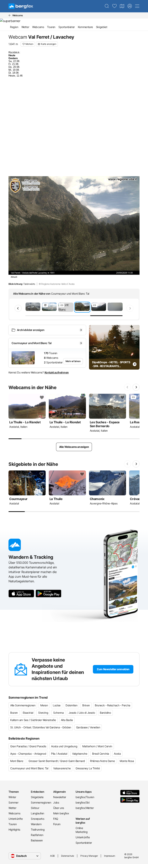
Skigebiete (37, 797)
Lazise (57, 705)
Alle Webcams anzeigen (74, 446)
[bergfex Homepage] (20, 6)
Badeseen (37, 840)
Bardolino (105, 712)
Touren (51, 27)
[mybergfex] (130, 6)
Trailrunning (38, 829)
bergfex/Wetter (85, 808)
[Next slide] (129, 308)
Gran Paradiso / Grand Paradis (28, 746)
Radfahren (37, 835)
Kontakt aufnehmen (57, 372)
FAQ (55, 818)
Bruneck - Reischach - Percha (112, 705)
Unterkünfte (15, 818)
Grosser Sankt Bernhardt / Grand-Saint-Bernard (57, 761)
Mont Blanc (17, 761)
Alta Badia (67, 720)
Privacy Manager (89, 855)
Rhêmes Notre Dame (102, 761)
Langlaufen (37, 813)
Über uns (58, 808)
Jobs (56, 802)
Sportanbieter (66, 27)
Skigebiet (101, 27)
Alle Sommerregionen (22, 705)
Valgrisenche (79, 753)
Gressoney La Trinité (88, 768)
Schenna (58, 712)
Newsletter (59, 797)
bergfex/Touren (85, 797)
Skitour (35, 808)
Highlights (14, 829)
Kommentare (85, 27)
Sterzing (43, 712)
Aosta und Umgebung (64, 746)
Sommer (13, 802)
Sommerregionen (40, 802)
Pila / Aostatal (59, 753)
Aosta (117, 753)
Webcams (38, 27)
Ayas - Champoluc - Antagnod (28, 753)
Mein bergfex (61, 813)
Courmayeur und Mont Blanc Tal (29, 768)
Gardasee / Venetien (88, 727)
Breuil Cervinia (100, 753)
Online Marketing (81, 829)
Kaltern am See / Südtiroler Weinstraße (33, 720)
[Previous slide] (18, 308)
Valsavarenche (62, 768)
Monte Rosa (127, 761)
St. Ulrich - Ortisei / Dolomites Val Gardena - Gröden (40, 727)
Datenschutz (67, 855)
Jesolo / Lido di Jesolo (82, 712)
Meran (44, 705)
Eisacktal (28, 712)
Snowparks (37, 818)
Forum (57, 824)
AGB (52, 855)
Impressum (109, 855)
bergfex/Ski (83, 802)
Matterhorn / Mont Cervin (97, 746)
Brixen (86, 705)
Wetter (25, 27)
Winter (12, 797)
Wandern (36, 824)
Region (14, 27)
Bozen (14, 712)
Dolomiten (71, 705)
